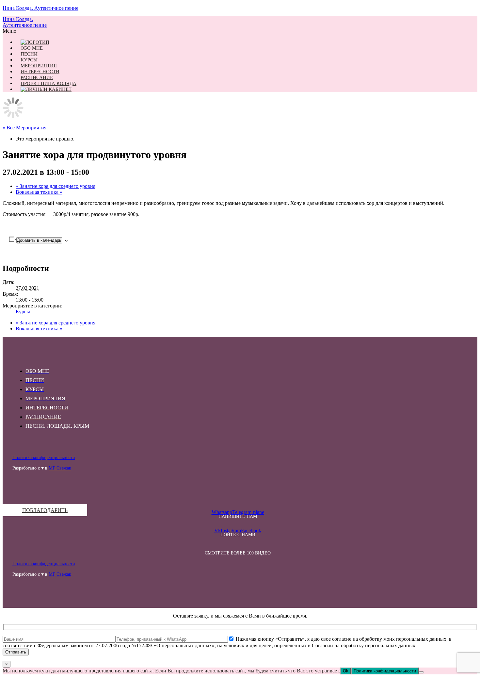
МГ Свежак (60, 468)
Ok (345, 671)
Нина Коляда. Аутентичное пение (40, 8)
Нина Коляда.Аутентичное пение (25, 22)
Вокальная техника (39, 192)
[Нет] (421, 672)
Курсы (23, 311)
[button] (238, 31)
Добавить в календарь (39, 240)
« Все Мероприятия (24, 127)
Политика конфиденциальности (43, 457)
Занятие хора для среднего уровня (55, 186)
